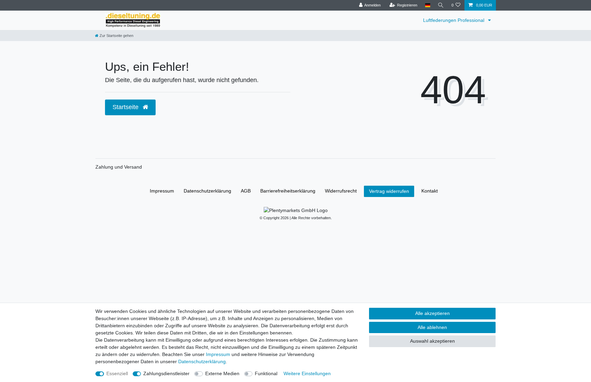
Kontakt (429, 191)
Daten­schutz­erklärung (207, 191)
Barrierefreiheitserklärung (287, 191)
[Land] (427, 5)
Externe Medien (222, 373)
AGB (246, 191)
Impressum (162, 191)
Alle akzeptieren (432, 313)
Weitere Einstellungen (307, 373)
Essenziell (117, 373)
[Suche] (441, 5)
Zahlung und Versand (118, 167)
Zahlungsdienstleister (166, 373)
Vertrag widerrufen (389, 191)
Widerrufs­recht (341, 191)
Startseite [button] (126, 107)
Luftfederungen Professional (454, 20)
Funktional (266, 373)
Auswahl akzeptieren (432, 341)
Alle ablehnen (432, 327)
